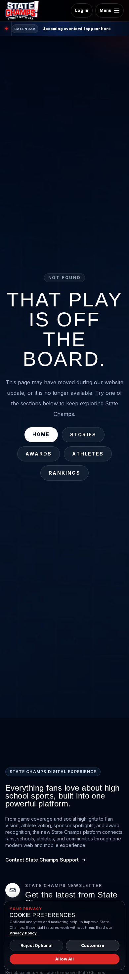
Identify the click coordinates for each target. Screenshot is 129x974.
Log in (81, 10)
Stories (83, 434)
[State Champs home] (24, 10)
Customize (92, 945)
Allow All (64, 959)
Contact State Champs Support (42, 860)
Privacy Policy (23, 933)
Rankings (64, 473)
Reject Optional (37, 945)
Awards (38, 453)
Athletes (88, 453)
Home (41, 434)
